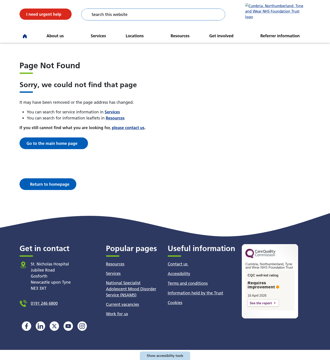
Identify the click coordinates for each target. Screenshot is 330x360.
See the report (261, 303)
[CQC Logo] (260, 257)
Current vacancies (122, 304)
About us (55, 35)
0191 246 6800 (44, 303)
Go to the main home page (51, 143)
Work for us (117, 313)
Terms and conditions (188, 283)
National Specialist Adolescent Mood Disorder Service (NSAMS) (131, 289)
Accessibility (179, 273)
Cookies (175, 302)
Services (98, 35)
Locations (135, 35)
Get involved (221, 35)
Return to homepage (49, 184)
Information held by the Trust (195, 293)
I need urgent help (43, 14)
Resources (180, 35)
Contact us (178, 264)
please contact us (128, 127)
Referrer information (280, 35)
